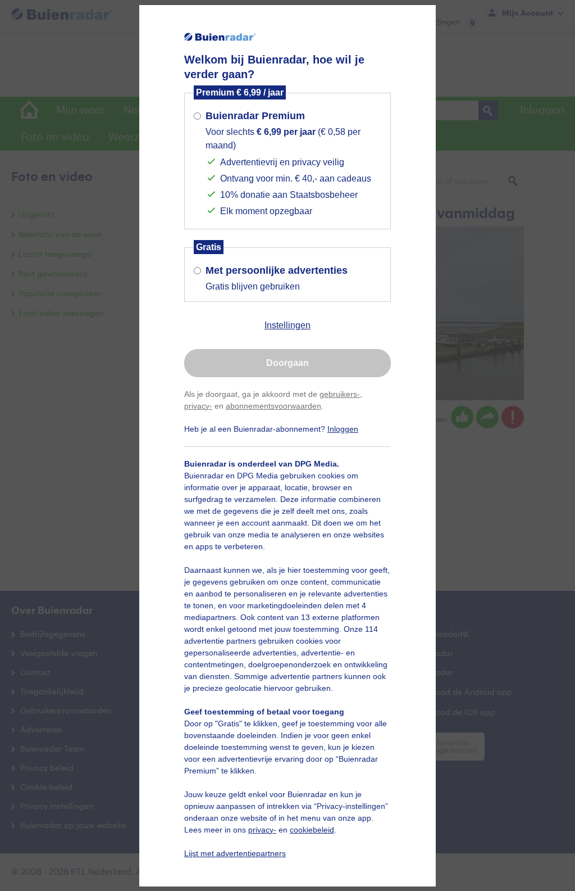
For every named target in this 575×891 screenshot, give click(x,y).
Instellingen (287, 325)
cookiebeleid (312, 829)
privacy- (198, 405)
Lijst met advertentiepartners (235, 853)
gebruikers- (340, 394)
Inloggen (342, 428)
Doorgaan (287, 363)
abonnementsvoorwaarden (273, 405)
